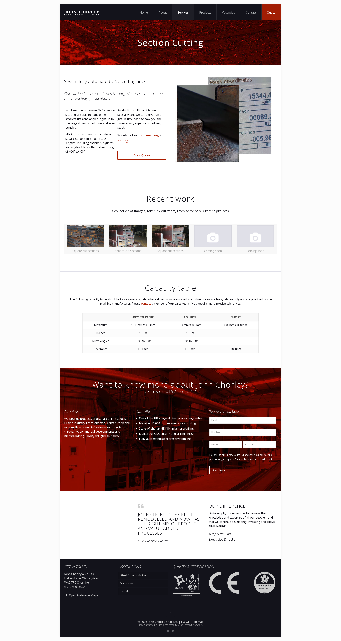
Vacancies (126, 583)
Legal (124, 591)
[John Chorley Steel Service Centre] (81, 12)
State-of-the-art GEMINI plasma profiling (166, 428)
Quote (271, 12)
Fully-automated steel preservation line (165, 439)
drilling (122, 141)
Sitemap (198, 622)
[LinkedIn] (173, 631)
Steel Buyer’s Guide (133, 575)
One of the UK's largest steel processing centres (171, 418)
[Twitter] (168, 631)
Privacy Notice (233, 454)
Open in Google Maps (83, 595)
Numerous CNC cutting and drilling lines (166, 434)
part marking (148, 135)
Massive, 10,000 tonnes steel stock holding (167, 423)
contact (146, 303)
